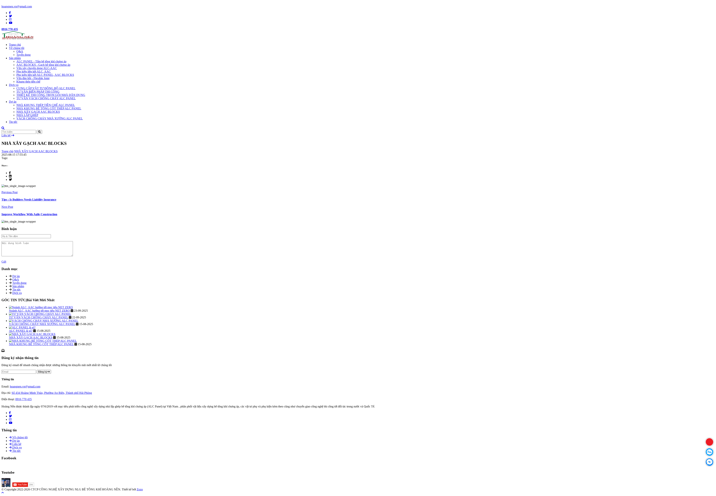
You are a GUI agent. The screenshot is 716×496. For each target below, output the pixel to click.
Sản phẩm (15, 58)
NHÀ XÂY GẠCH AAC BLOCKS (38, 111)
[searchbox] (2, 128)
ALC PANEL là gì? (20, 330)
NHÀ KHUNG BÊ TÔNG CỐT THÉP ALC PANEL (48, 108)
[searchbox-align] (39, 132)
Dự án (12, 101)
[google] (10, 19)
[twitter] (10, 16)
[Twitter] (10, 416)
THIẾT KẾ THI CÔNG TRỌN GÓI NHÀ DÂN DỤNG (50, 95)
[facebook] (10, 12)
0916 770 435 (9, 29)
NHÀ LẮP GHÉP (27, 115)
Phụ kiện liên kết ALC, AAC (33, 71)
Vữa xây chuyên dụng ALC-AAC (36, 68)
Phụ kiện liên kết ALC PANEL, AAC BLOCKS (45, 74)
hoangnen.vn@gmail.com (16, 6)
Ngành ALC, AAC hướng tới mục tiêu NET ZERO (39, 310)
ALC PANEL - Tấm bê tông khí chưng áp (41, 61)
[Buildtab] (17, 38)
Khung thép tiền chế (28, 81)
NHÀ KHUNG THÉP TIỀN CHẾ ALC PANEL (45, 105)
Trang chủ (15, 44)
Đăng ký (42, 371)
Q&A (19, 51)
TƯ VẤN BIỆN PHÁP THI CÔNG (37, 91)
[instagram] (10, 419)
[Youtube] (10, 422)
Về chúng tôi (16, 48)
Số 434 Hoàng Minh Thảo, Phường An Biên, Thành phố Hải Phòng (52, 392)
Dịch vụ (13, 84)
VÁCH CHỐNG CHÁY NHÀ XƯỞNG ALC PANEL (49, 118)
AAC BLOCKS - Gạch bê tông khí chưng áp (43, 64)
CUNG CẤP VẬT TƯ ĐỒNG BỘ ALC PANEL (46, 88)
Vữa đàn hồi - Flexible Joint (32, 78)
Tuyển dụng (23, 54)
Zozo (140, 489)
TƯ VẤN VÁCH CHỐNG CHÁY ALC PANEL (46, 98)
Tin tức (13, 121)
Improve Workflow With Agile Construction (29, 214)
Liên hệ (6, 135)
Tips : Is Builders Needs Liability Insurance (28, 199)
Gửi (3, 261)
